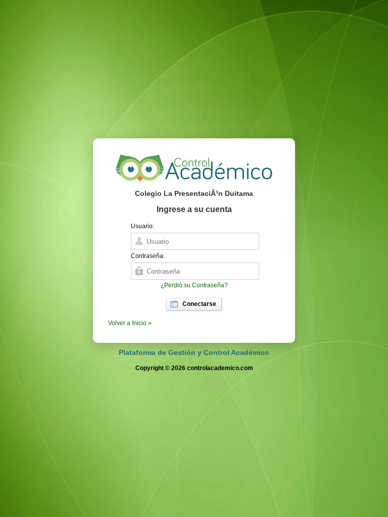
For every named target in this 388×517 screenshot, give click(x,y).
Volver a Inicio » (130, 323)
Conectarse (199, 303)
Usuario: (142, 226)
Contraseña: (148, 256)
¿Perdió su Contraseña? (194, 285)
